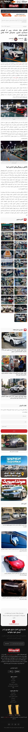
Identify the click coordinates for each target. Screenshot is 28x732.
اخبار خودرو (19, 19)
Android (17, 671)
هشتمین (8, 717)
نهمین (5, 717)
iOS (10, 671)
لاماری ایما (15, 78)
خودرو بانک (24, 19)
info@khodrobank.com (14, 624)
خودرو (20, 64)
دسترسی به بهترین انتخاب (11, 654)
